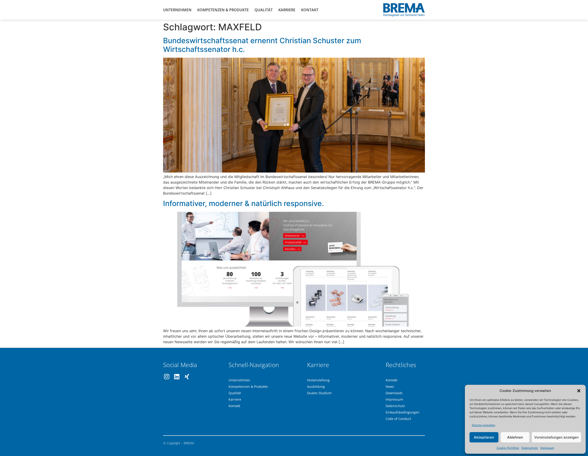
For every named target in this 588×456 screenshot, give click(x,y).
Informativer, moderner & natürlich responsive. (243, 203)
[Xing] (186, 376)
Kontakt (309, 9)
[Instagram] (166, 376)
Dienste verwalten (483, 425)
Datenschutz (529, 448)
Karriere (286, 9)
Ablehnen (515, 437)
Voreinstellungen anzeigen (556, 437)
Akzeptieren (484, 437)
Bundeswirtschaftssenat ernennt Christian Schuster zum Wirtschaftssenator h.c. (262, 45)
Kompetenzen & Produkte (223, 9)
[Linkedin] (176, 376)
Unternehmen (177, 9)
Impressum (547, 448)
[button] (579, 390)
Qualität (263, 9)
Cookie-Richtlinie (508, 448)
